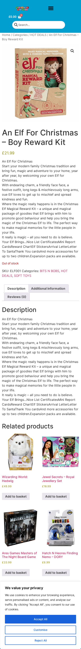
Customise (40, 629)
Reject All (41, 640)
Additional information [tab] (48, 288)
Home (6, 35)
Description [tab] (16, 288)
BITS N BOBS (49, 271)
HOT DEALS (38, 35)
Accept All (40, 619)
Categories (20, 35)
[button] (50, 8)
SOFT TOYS (22, 276)
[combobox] (38, 25)
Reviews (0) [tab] (16, 297)
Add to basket (16, 496)
